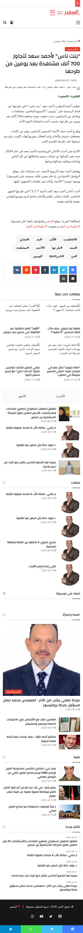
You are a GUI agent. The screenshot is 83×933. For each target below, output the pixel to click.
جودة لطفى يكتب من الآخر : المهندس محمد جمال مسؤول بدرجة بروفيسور (41, 702)
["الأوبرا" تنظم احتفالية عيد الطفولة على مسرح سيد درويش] (21, 314)
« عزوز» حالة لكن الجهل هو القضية (36, 445)
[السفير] (64, 13)
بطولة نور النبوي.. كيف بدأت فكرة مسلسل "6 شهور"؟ (64, 330)
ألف (51, 239)
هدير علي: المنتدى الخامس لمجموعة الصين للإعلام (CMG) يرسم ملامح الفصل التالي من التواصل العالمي (31, 772)
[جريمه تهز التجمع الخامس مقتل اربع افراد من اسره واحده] (69, 467)
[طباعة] (63, 278)
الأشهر (22, 396)
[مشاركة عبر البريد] (73, 278)
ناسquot (55, 256)
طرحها (56, 248)
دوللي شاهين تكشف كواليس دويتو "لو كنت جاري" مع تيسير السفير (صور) (22, 371)
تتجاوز (23, 239)
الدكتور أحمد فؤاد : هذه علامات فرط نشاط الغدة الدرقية (31, 739)
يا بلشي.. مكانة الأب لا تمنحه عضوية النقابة (31, 427)
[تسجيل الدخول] (12, 22)
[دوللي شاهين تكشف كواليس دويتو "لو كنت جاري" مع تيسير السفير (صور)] (21, 353)
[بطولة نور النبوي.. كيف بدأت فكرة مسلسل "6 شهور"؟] (61, 314)
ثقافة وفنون (59, 41)
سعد (72, 248)
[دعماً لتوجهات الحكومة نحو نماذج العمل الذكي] (69, 812)
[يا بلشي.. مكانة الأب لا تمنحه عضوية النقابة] (69, 433)
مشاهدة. (21, 248)
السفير (50, 221)
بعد (38, 239)
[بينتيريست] (36, 270)
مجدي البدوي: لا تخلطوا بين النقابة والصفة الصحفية (31, 544)
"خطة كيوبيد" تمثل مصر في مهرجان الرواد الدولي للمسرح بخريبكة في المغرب (63, 371)
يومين (36, 256)
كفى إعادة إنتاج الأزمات (42, 566)
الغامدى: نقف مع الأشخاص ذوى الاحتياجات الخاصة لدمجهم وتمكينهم (31, 721)
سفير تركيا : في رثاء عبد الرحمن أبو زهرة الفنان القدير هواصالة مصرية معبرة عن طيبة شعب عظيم (29, 791)
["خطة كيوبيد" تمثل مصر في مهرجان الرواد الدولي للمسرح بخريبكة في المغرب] (61, 353)
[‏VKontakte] (17, 270)
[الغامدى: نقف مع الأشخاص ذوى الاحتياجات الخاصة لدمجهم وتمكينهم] (69, 724)
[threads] (23, 916)
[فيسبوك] (73, 270)
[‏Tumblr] (45, 270)
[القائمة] (78, 22)
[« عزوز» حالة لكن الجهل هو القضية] (69, 450)
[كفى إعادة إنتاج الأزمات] (69, 575)
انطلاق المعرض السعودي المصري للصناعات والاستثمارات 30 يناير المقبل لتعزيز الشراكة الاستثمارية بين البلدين (31, 413)
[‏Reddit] (26, 270)
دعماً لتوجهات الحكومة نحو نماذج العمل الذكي (32, 808)
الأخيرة (61, 396)
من (73, 256)
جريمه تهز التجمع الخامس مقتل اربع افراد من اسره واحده (30, 464)
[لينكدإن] (54, 270)
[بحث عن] (5, 22)
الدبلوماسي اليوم (69, 226)
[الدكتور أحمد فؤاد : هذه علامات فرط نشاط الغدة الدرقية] (69, 742)
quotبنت (69, 239)
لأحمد (39, 248)
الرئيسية (73, 41)
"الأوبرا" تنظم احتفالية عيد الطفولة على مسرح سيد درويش (21, 330)
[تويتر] (63, 270)
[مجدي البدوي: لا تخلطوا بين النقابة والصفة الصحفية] (69, 551)
